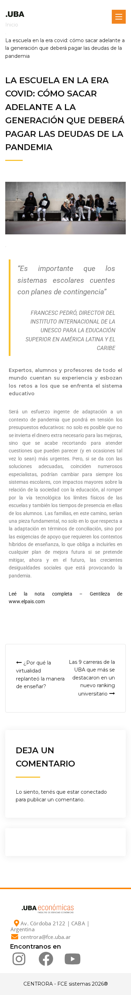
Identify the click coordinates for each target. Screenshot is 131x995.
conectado (94, 792)
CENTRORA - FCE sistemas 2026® (65, 984)
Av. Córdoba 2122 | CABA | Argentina (49, 926)
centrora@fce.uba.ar (46, 936)
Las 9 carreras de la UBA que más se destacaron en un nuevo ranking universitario (92, 678)
